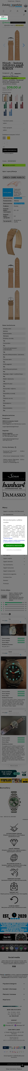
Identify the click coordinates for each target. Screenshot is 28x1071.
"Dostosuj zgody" (8, 538)
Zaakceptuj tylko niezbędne (14, 549)
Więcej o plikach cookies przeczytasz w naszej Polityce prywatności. (14, 541)
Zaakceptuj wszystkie (14, 545)
